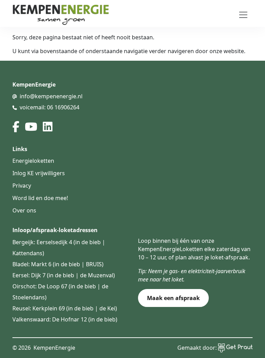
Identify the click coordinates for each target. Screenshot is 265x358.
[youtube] (31, 126)
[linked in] (47, 126)
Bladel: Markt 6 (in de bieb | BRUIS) (58, 264)
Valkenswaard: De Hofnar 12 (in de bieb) (64, 319)
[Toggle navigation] (243, 14)
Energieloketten (33, 161)
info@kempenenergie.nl (51, 96)
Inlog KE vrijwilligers (38, 173)
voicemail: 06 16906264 (49, 107)
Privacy (21, 185)
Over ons (24, 210)
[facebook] (15, 126)
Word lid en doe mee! (40, 198)
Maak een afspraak (173, 298)
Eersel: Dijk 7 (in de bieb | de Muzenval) (63, 275)
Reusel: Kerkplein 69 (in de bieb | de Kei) (64, 308)
